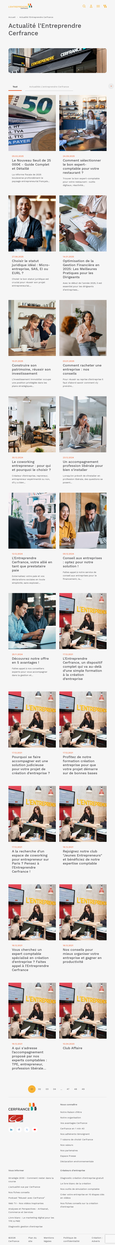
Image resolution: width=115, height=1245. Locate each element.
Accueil (11, 17)
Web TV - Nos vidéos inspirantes (25, 1203)
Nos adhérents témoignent (75, 1134)
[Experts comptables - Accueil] (16, 1119)
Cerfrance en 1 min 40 (72, 1128)
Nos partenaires (69, 1150)
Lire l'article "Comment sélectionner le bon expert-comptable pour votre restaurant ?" (80, 100)
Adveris (96, 1241)
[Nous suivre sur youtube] (35, 1129)
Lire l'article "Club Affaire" (73, 984)
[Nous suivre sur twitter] (27, 1129)
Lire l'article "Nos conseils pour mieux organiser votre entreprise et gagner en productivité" (80, 889)
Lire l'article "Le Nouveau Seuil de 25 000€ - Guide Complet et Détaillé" (31, 98)
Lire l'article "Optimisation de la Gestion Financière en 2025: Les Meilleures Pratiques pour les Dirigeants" (81, 200)
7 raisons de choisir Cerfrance (76, 1139)
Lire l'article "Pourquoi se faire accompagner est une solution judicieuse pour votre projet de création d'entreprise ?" (31, 698)
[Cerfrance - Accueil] (20, 6)
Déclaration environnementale (77, 1161)
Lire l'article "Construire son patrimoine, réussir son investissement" (30, 303)
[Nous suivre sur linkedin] (11, 1129)
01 (32, 1089)
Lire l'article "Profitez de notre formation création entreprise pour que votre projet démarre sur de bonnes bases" (82, 696)
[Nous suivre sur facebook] (19, 1129)
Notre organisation (70, 1117)
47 (68, 1089)
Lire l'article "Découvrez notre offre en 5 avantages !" (30, 596)
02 (39, 1089)
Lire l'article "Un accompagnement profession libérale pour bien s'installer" (81, 400)
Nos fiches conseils (18, 1192)
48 (75, 1089)
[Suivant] (111, 86)
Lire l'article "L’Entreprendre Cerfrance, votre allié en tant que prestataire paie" (30, 496)
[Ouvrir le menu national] (105, 6)
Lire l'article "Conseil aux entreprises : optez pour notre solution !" (80, 496)
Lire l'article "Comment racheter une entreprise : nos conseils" (79, 303)
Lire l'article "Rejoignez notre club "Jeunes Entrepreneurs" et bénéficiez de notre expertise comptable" (82, 791)
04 (54, 1089)
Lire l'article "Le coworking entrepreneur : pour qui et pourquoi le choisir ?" (31, 400)
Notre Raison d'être (71, 1112)
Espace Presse (68, 1156)
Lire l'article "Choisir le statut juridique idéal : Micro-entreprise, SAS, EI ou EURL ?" (30, 200)
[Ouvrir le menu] (98, 6)
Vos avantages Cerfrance (73, 1123)
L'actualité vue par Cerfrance (24, 1187)
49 (83, 1089)
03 (47, 1089)
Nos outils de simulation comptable (79, 1189)
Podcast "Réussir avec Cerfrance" (26, 1198)
